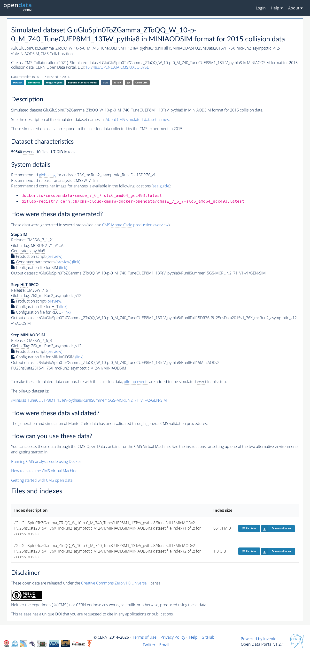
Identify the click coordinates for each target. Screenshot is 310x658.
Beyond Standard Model (82, 82)
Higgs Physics (54, 82)
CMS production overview (135, 225)
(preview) (54, 256)
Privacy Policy (173, 637)
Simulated (34, 82)
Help (193, 637)
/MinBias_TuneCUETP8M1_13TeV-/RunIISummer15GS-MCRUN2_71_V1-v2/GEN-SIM (89, 400)
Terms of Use (144, 637)
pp (128, 82)
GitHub (208, 637)
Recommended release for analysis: (41, 180)
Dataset (17, 82)
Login (261, 8)
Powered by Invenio (259, 638)
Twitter (149, 644)
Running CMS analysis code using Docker (46, 461)
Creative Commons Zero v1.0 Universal (114, 583)
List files (251, 528)
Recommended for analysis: (43, 174)
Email (164, 644)
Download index (281, 528)
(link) (76, 262)
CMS (105, 82)
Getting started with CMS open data (41, 480)
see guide (161, 186)
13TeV (117, 82)
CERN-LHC (141, 82)
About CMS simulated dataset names (137, 119)
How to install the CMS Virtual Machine (44, 470)
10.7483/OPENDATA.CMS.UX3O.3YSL (117, 67)
